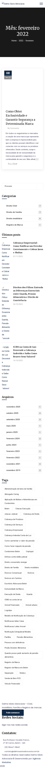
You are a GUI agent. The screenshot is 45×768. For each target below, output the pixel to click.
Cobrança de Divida (31, 514)
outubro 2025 (23, 413)
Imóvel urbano (31, 605)
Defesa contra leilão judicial (16, 557)
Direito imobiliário (23, 218)
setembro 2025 (23, 419)
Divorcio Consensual (13, 573)
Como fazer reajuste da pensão (18, 546)
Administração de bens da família (18, 489)
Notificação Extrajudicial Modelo (18, 632)
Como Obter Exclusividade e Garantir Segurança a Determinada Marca (20, 118)
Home (14, 40)
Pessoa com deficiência (14, 642)
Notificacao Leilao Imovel (15, 626)
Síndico (23, 673)
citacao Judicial (11, 514)
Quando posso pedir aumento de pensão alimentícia (21, 655)
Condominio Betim (12, 551)
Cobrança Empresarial (14, 530)
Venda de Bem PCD (13, 678)
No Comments (13, 128)
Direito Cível (23, 206)
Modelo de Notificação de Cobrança (19, 616)
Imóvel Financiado (12, 605)
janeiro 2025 (23, 432)
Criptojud (29, 551)
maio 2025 (23, 426)
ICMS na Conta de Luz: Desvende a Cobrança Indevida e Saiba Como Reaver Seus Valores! (25, 352)
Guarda (29, 594)
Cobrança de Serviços (14, 525)
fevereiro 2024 (23, 438)
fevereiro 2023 (23, 451)
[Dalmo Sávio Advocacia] (13, 3)
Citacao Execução (23, 509)
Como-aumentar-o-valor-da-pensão (20, 541)
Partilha (8, 637)
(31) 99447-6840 (12, 747)
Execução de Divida (12, 594)
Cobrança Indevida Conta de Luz (18, 535)
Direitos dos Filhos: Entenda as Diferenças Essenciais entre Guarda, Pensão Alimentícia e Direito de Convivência (28, 294)
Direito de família (23, 212)
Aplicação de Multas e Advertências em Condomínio (21, 501)
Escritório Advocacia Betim (16, 583)
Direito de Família (12, 567)
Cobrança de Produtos (14, 519)
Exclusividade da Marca (14, 589)
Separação (9, 673)
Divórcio (31, 573)
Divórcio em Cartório (13, 578)
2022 (21, 40)
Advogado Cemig (12, 494)
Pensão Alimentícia (25, 637)
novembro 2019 (23, 470)
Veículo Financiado (12, 684)
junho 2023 (23, 445)
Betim (7, 509)
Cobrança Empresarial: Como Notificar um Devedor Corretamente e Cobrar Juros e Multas (28, 248)
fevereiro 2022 (23, 457)
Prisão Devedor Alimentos (15, 648)
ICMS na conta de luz (13, 600)
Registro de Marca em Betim (16, 668)
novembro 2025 (23, 407)
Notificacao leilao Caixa (14, 621)
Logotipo (8, 610)
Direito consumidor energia (16, 562)
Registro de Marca (23, 225)
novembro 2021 (23, 464)
